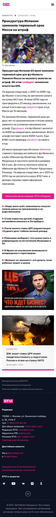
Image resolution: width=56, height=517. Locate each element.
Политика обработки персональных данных (22, 389)
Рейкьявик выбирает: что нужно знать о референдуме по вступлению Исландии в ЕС (26, 241)
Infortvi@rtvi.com (33, 426)
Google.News (10, 456)
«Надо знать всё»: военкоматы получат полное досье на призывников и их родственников (26, 209)
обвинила (45, 149)
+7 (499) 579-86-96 (16, 423)
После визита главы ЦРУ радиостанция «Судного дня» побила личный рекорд (26, 229)
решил (20, 128)
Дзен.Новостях (15, 453)
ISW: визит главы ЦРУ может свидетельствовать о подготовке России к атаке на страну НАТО (26, 357)
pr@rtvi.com (24, 433)
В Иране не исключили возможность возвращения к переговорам (24, 252)
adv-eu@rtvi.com (26, 436)
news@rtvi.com (26, 430)
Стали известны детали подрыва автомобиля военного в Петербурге (23, 220)
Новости (7, 16)
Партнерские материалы (15, 440)
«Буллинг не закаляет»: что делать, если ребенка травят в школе (27, 261)
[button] (53, 4)
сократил (31, 107)
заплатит (32, 139)
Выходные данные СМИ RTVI (15, 381)
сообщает (28, 82)
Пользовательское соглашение (16, 385)
